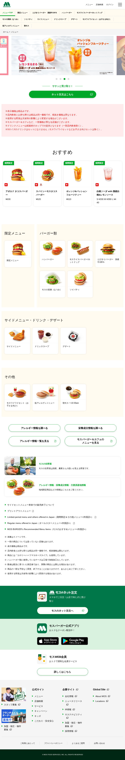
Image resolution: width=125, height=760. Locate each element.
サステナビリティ (73, 714)
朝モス (26, 26)
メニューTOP (7, 13)
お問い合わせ (99, 743)
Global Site (99, 689)
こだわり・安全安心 (44, 721)
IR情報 (68, 709)
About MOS (101, 696)
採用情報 (69, 731)
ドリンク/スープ (60, 19)
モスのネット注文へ (62, 610)
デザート (74, 19)
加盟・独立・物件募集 (73, 724)
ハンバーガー (67, 13)
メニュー (89, 4)
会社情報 (69, 696)
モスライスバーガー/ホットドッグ (89, 13)
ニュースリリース (73, 701)
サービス (38, 706)
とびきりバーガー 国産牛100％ (44, 13)
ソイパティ (28, 19)
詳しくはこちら (62, 672)
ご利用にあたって (27, 743)
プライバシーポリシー (53, 743)
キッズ (37, 716)
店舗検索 (99, 4)
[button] (56, 79)
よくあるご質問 (78, 743)
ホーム (6, 32)
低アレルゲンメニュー (10, 26)
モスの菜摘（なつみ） (10, 19)
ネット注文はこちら (62, 94)
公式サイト (38, 689)
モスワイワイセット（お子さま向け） (97, 19)
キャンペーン (40, 711)
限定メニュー (23, 13)
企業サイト (68, 689)
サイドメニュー (43, 19)
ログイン (110, 4)
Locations (100, 701)
